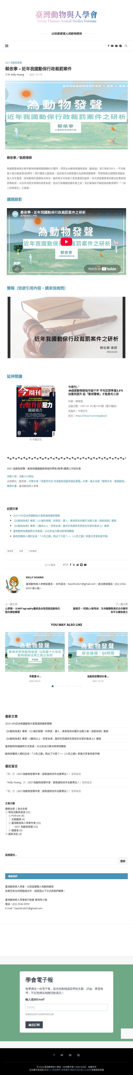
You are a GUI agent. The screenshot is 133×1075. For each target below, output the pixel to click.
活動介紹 (12, 476)
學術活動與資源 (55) (19, 812)
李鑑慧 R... (35, 676)
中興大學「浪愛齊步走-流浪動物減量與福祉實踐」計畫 (58, 481)
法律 (21, 551)
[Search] (126, 46)
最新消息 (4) (15, 834)
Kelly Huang (17, 74)
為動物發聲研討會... (98, 676)
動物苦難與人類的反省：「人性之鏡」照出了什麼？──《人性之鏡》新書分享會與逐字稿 (60, 536)
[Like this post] (66, 564)
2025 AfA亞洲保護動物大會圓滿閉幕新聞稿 (36, 515)
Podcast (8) (17, 815)
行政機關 (32, 551)
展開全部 (10, 808)
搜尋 (122, 861)
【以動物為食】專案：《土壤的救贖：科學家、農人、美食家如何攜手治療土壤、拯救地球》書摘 (64, 520)
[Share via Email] (85, 564)
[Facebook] (108, 46)
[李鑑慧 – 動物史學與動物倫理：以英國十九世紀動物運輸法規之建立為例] (35, 652)
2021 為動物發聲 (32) (26, 826)
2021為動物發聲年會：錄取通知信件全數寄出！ (43, 773)
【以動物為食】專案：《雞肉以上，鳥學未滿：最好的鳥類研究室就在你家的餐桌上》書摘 (61, 525)
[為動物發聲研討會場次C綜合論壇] (98, 652)
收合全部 (22, 808)
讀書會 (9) (16, 830)
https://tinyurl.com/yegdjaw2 (91, 415)
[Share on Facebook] (70, 564)
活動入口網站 (26, 476)
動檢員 (10, 551)
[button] (10, 659)
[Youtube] (112, 46)
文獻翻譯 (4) (18, 819)
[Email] (116, 46)
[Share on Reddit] (77, 564)
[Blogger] (120, 46)
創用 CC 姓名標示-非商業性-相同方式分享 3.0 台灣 (67, 1069)
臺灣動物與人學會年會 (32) (26, 822)
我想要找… (11, 854)
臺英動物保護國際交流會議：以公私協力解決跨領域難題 (43, 531)
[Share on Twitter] (74, 564)
